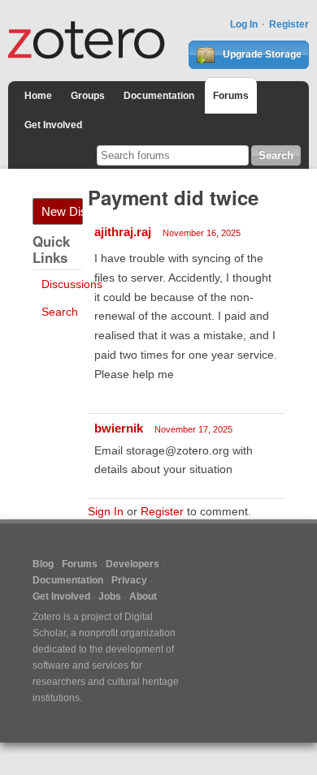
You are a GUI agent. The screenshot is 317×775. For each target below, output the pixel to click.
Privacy (129, 580)
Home (38, 95)
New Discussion (62, 211)
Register (289, 24)
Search (59, 311)
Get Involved (53, 125)
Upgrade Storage (261, 54)
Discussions (71, 284)
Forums (231, 95)
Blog (43, 564)
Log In (244, 24)
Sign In (106, 511)
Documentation (159, 95)
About (143, 596)
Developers (132, 564)
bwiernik (118, 428)
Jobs (109, 596)
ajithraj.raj (122, 232)
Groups (88, 95)
